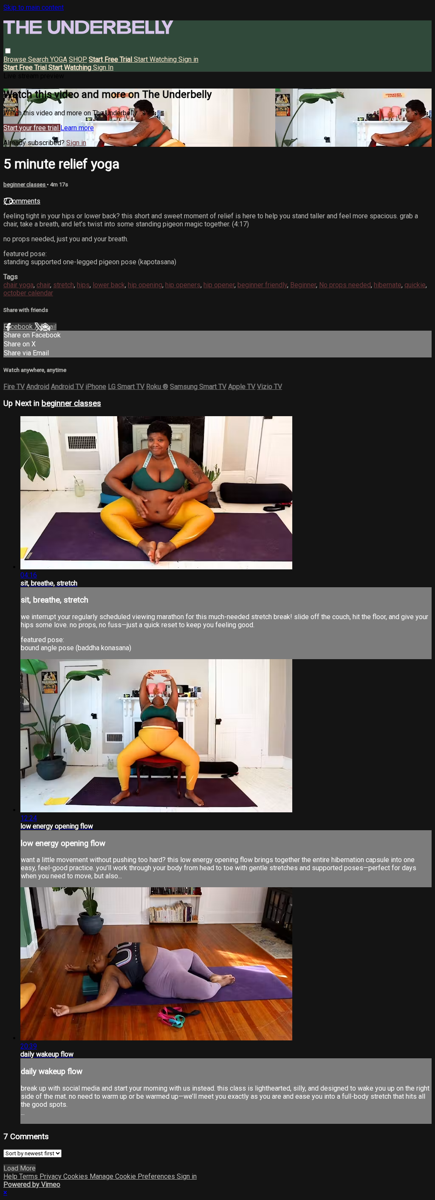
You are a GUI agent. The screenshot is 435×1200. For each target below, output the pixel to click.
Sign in (188, 59)
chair (43, 285)
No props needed (345, 285)
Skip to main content (33, 7)
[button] (8, 51)
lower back (109, 285)
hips (83, 285)
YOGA (58, 59)
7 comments (21, 201)
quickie (415, 285)
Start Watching (156, 59)
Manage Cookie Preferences (133, 1176)
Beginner (303, 285)
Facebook (18, 327)
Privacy (51, 1176)
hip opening (145, 285)
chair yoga (18, 285)
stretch (63, 285)
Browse (15, 59)
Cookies (76, 1176)
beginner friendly (262, 285)
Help (11, 1176)
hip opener (218, 285)
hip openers (183, 285)
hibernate (387, 285)
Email (48, 327)
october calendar (28, 293)
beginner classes (25, 184)
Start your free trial (31, 128)
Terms (29, 1176)
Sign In (103, 67)
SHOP (78, 59)
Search (39, 59)
